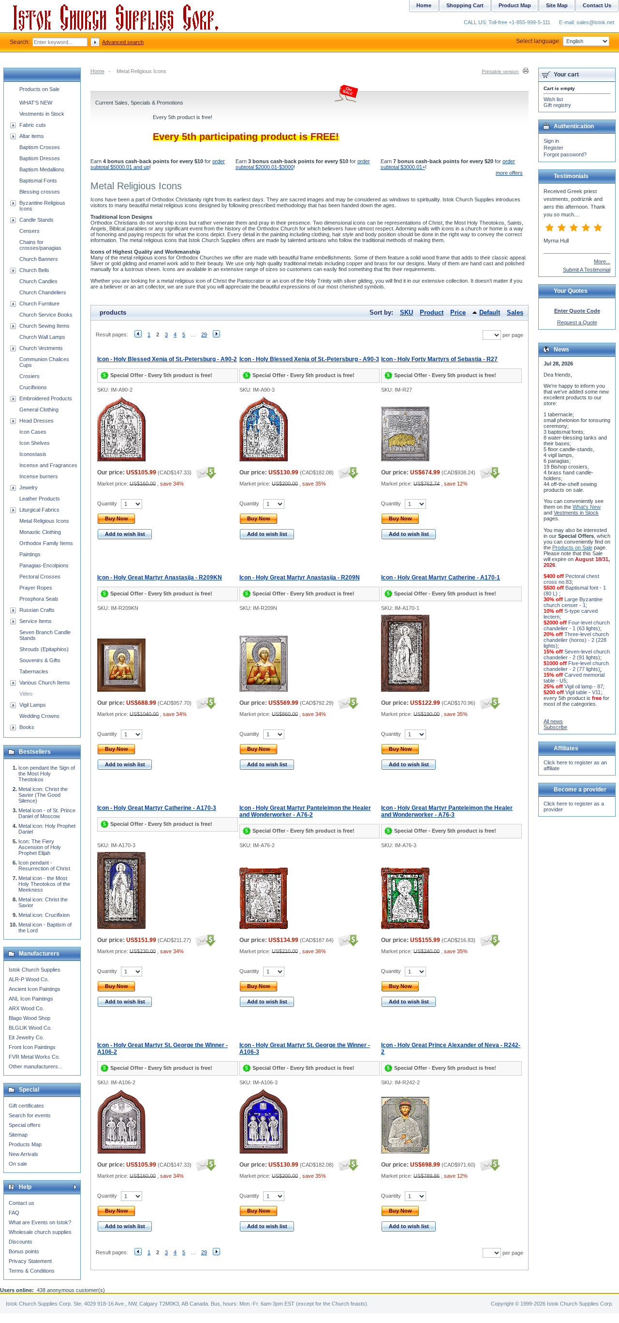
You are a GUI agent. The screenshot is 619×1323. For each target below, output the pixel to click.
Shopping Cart (465, 5)
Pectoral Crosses (39, 576)
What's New (587, 507)
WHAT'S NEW (35, 103)
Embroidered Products (45, 398)
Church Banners (38, 259)
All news (553, 721)
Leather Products (39, 499)
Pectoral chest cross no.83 (571, 579)
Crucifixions (33, 387)
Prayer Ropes (35, 588)
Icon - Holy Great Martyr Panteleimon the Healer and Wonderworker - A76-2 (305, 811)
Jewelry (28, 487)
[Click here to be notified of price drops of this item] (205, 472)
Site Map (557, 5)
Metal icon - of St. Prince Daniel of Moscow (46, 813)
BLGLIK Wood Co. (30, 1028)
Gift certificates (26, 1106)
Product (431, 312)
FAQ (14, 1213)
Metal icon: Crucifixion (44, 915)
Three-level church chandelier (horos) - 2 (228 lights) (576, 640)
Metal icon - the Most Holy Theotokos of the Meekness (44, 884)
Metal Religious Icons (44, 521)
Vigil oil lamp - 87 (583, 686)
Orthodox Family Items (46, 543)
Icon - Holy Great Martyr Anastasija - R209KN (159, 577)
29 (204, 334)
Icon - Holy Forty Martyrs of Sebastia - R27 (439, 359)
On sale (18, 1164)
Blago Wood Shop (29, 1018)
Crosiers (29, 376)
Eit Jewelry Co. (26, 1037)
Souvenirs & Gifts (39, 660)
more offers (509, 173)
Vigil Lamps (32, 705)
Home (97, 71)
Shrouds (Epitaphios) (44, 649)
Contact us (21, 1203)
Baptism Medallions (41, 169)
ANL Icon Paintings (31, 999)
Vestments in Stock (41, 114)
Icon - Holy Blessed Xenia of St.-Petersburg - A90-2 (167, 359)
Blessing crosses (39, 192)
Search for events (30, 1115)
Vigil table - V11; (583, 692)
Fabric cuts (32, 125)
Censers (29, 231)
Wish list (553, 99)
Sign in (551, 141)
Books (26, 727)
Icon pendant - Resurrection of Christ (44, 865)
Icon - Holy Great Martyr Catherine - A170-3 (156, 808)
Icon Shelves (34, 443)
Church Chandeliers (42, 292)
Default (489, 312)
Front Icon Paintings (32, 1047)
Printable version (500, 71)
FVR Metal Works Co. (34, 1057)
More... (602, 261)
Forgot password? (565, 154)
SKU (406, 312)
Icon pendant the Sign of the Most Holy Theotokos (46, 773)
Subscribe (555, 727)
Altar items (31, 136)
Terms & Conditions (32, 1271)
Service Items (35, 621)
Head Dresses (36, 421)
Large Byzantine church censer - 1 (573, 602)
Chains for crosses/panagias (40, 245)
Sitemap (18, 1135)
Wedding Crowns (39, 716)
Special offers (25, 1125)
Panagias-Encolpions (44, 565)
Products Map (25, 1144)
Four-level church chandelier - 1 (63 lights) (577, 625)
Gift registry (557, 105)
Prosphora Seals (39, 599)
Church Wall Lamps (42, 337)
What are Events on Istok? (40, 1222)
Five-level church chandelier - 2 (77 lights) (576, 666)
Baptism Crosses (39, 147)
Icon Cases (32, 432)
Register (553, 148)
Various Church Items (44, 682)
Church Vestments (41, 348)
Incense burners (38, 476)
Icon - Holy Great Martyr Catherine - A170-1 (440, 577)
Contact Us (597, 5)
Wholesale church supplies (40, 1232)
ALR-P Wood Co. (29, 979)
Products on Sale (39, 89)
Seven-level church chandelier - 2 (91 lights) (577, 654)
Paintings (30, 554)
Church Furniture (39, 303)
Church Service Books (46, 315)
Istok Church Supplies (34, 970)
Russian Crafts (37, 610)
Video (25, 694)
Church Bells (34, 270)
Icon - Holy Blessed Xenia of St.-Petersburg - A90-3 (309, 359)
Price (458, 312)
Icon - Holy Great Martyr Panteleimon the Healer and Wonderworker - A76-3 (447, 811)
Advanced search (123, 42)
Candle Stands (36, 220)
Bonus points (24, 1251)
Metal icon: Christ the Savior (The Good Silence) (43, 795)
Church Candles (38, 281)
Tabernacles (33, 671)
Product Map (515, 5)
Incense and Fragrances (48, 465)
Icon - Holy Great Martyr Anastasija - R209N (299, 577)
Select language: (538, 41)
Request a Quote (577, 322)
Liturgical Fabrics (39, 510)
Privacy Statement (30, 1261)
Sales (515, 312)
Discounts (20, 1242)
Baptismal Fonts (38, 180)
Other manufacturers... (35, 1066)
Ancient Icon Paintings (34, 989)
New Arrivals (23, 1154)
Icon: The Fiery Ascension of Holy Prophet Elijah (39, 847)
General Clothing (39, 409)
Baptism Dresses (39, 158)
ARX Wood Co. (26, 1008)
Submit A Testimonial (586, 270)
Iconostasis (32, 454)
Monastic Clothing (40, 532)
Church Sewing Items (44, 326)
